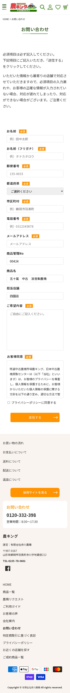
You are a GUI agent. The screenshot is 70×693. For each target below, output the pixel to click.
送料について (12, 461)
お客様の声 (10, 613)
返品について (12, 479)
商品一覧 (9, 591)
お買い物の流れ (13, 443)
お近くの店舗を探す (16, 650)
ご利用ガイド (12, 606)
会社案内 (9, 620)
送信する (35, 417)
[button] (4, 7)
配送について (12, 470)
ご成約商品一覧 (13, 657)
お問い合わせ (12, 628)
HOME (6, 19)
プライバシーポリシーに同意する (33, 402)
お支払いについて (15, 452)
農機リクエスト (13, 599)
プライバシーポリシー (18, 642)
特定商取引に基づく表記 (19, 635)
